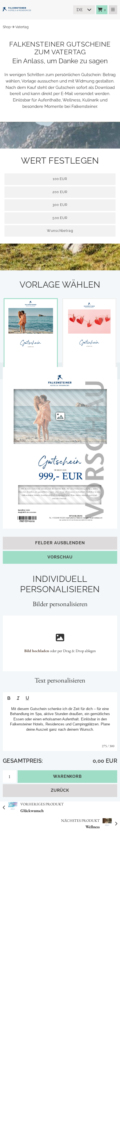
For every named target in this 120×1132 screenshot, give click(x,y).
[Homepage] (31, 10)
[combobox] (84, 9)
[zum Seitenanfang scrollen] (108, 1120)
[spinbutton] (60, 231)
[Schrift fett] (9, 698)
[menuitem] (101, 9)
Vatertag (21, 27)
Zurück (60, 790)
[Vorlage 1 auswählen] (31, 336)
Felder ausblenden (60, 542)
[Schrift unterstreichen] (27, 698)
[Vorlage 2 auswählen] (89, 336)
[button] (60, 416)
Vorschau (60, 557)
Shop (7, 27)
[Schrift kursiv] (18, 698)
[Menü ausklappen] (113, 9)
